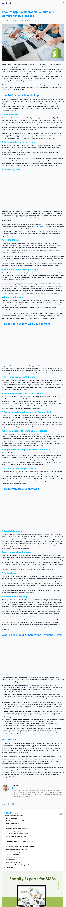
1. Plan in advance (12, 818)
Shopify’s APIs (44, 227)
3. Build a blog (11, 859)
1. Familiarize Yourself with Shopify (17, 836)
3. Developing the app (13, 823)
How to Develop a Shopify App (14, 815)
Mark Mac (28, 20)
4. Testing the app (13, 826)
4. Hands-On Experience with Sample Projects (20, 844)
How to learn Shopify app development (17, 834)
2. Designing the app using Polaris (17, 821)
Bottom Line (9, 868)
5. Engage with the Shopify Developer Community (21, 846)
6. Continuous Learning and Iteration (17, 849)
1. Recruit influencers (13, 854)
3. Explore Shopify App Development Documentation (22, 841)
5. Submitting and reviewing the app (17, 828)
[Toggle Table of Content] (60, 813)
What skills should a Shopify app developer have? (20, 865)
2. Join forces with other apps (16, 857)
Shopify (36, 20)
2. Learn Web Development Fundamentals (19, 839)
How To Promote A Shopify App (15, 852)
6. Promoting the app (13, 831)
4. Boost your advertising (14, 862)
